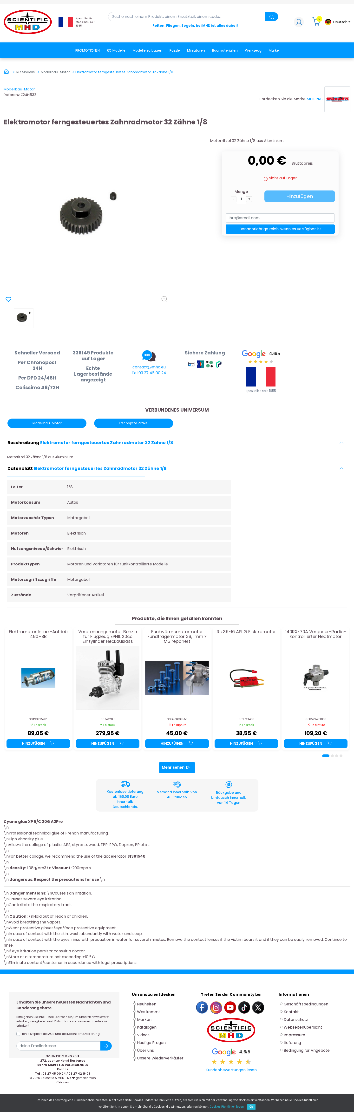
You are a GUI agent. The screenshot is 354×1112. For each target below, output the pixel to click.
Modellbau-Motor (19, 89)
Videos (143, 1035)
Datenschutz (296, 1019)
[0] (317, 23)
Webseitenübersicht (303, 1027)
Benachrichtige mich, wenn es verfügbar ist (280, 229)
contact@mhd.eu (149, 367)
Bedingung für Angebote (307, 1050)
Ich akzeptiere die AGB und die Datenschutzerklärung (61, 1034)
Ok (251, 1106)
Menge (241, 191)
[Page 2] (332, 755)
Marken (144, 1019)
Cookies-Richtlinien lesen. (227, 1106)
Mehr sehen (173, 767)
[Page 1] (325, 755)
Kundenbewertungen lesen (231, 1070)
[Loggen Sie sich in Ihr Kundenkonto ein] (299, 23)
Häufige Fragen (151, 1042)
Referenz (12, 94)
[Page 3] (336, 755)
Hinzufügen (299, 196)
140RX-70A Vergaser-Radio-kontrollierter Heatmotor (315, 634)
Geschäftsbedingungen (306, 1004)
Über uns (145, 1050)
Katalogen (147, 1027)
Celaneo (62, 1082)
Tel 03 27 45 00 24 (149, 373)
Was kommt (148, 1012)
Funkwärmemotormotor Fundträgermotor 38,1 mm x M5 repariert (177, 636)
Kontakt (291, 1012)
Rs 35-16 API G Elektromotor (246, 632)
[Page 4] (341, 755)
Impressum (294, 1035)
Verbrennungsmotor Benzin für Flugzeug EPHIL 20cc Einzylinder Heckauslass (107, 636)
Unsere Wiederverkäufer (160, 1058)
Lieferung (292, 1042)
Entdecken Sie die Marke (282, 99)
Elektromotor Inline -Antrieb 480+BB (38, 634)
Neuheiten (146, 1004)
